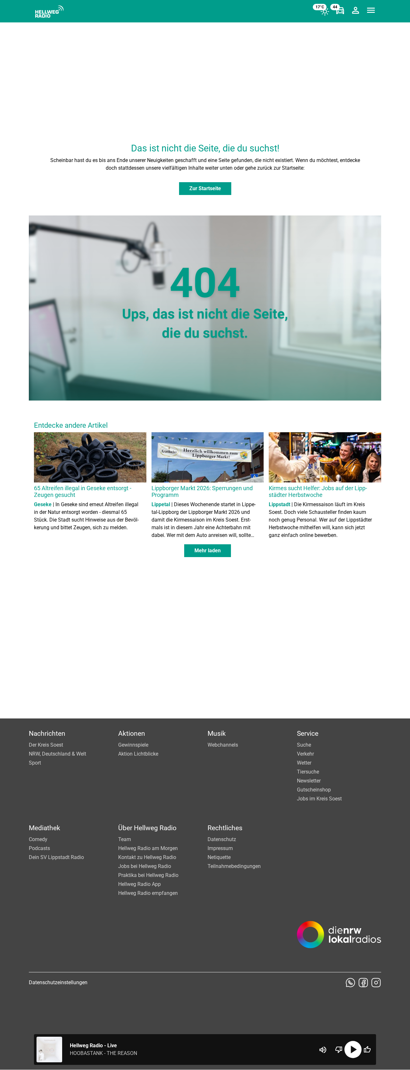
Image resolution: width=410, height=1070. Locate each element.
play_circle (353, 1049)
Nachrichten (47, 733)
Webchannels (223, 745)
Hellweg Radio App (139, 884)
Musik (217, 733)
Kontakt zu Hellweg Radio (147, 857)
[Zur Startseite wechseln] (49, 11)
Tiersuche (308, 772)
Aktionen (131, 733)
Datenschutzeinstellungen (58, 982)
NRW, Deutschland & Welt (57, 754)
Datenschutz (222, 839)
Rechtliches (225, 828)
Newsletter (309, 781)
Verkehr (305, 754)
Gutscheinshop (314, 790)
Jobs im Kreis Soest (319, 799)
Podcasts (39, 848)
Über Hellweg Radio (147, 828)
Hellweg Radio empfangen (148, 893)
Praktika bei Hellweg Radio (148, 875)
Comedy (38, 839)
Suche (304, 745)
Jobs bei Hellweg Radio (144, 866)
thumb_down (339, 1049)
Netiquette (219, 857)
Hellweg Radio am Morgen (148, 848)
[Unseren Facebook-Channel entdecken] (363, 982)
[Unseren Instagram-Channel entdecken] (376, 982)
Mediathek (44, 828)
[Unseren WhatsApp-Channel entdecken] (350, 982)
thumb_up (367, 1049)
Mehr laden (207, 550)
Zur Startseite (205, 188)
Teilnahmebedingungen (234, 866)
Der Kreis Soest (46, 745)
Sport (35, 763)
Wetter (304, 763)
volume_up (322, 1049)
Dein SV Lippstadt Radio (56, 857)
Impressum (220, 848)
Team (124, 839)
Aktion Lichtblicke (138, 754)
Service (307, 733)
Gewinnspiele (133, 745)
